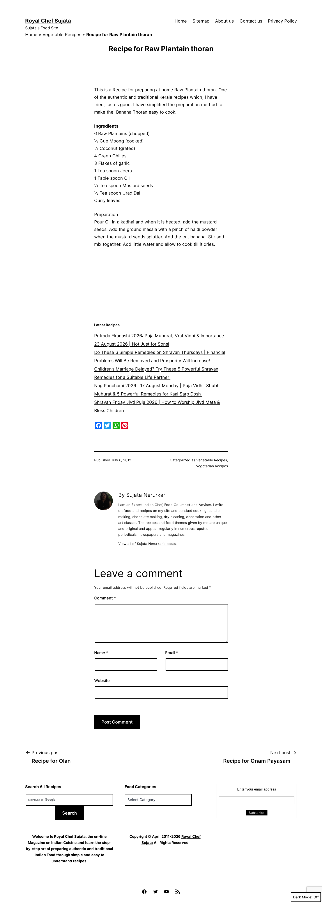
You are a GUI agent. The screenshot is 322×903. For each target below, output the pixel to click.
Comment (105, 598)
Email (171, 652)
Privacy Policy (282, 21)
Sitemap (201, 21)
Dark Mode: (302, 897)
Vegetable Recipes (61, 34)
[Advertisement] (161, 285)
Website (102, 680)
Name (101, 652)
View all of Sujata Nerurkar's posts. (147, 543)
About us (224, 21)
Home (181, 21)
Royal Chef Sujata (48, 21)
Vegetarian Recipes (212, 466)
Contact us (251, 21)
